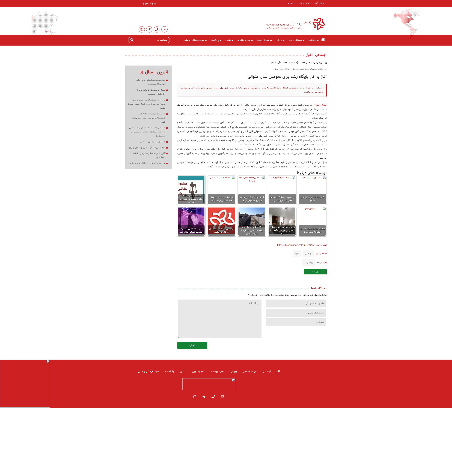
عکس (228, 40)
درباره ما (291, 3)
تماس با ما (305, 3)
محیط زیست (263, 40)
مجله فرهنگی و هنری (193, 40)
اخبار (297, 253)
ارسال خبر (319, 3)
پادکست (215, 40)
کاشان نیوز (321, 105)
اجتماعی (312, 40)
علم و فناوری (243, 40)
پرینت (315, 271)
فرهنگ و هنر (295, 40)
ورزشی (279, 40)
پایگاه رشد (308, 262)
